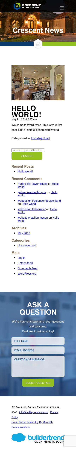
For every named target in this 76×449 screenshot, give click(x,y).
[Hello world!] (38, 99)
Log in (21, 258)
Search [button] (27, 156)
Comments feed (27, 268)
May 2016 (24, 233)
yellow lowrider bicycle (32, 192)
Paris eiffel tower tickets (32, 184)
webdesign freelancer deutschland (39, 201)
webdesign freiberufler (32, 209)
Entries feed (25, 263)
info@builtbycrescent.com (33, 412)
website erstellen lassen (33, 217)
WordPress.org (27, 273)
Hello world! (26, 111)
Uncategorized (40, 138)
